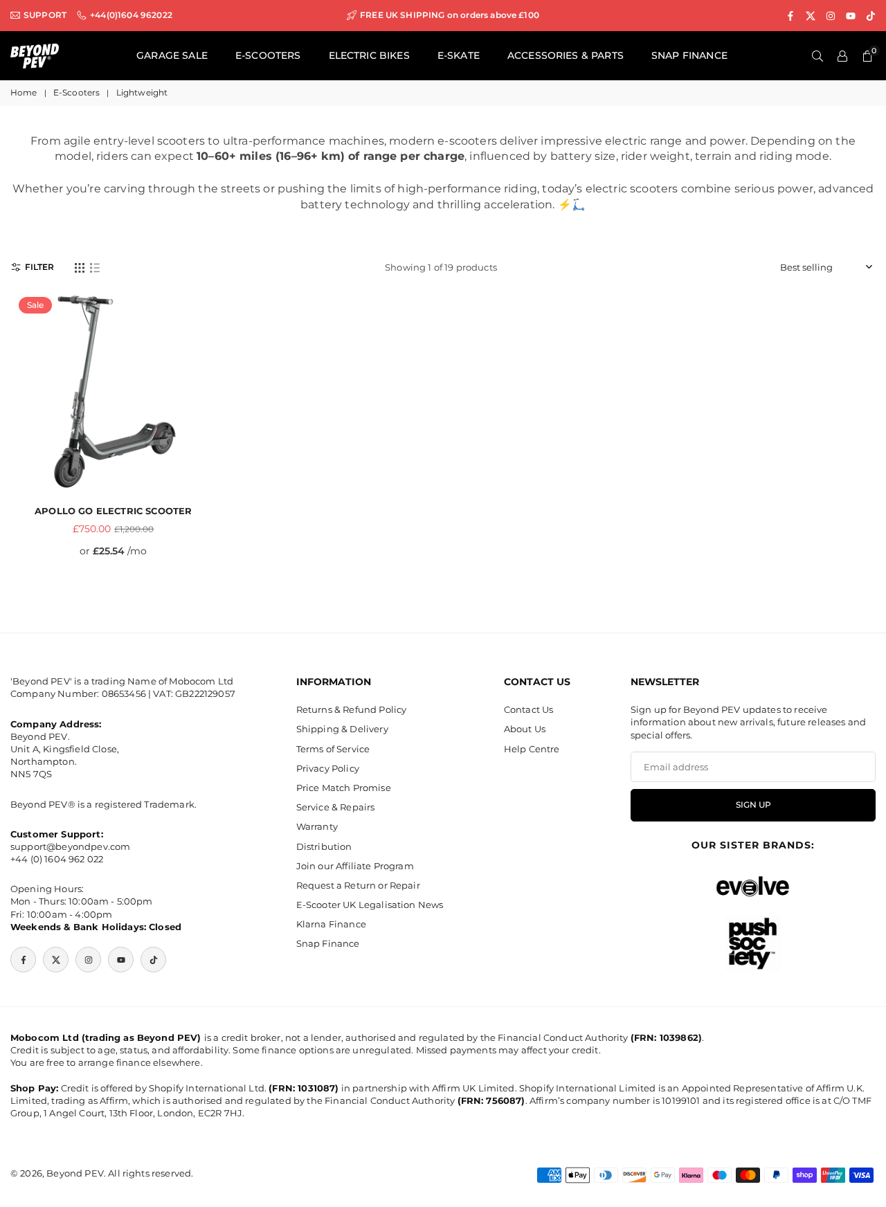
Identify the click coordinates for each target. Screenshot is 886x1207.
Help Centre (532, 748)
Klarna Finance (331, 923)
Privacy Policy (327, 768)
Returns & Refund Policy (351, 709)
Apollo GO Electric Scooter (113, 510)
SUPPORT (45, 15)
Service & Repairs (335, 807)
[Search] (817, 56)
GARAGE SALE (172, 55)
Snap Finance (328, 943)
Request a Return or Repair (358, 885)
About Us (524, 728)
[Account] (842, 56)
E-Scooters (76, 92)
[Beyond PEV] (34, 55)
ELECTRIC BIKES (369, 55)
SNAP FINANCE (689, 55)
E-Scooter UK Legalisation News (370, 904)
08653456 (124, 693)
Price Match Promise (343, 787)
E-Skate (458, 55)
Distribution (324, 846)
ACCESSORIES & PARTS (565, 55)
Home (23, 92)
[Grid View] (79, 267)
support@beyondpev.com (70, 846)
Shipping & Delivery (342, 728)
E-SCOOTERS (268, 55)
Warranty (317, 826)
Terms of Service (333, 748)
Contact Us (529, 709)
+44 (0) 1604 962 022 (56, 858)
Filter (39, 267)
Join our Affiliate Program (355, 865)
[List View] (95, 267)
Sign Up (753, 805)
